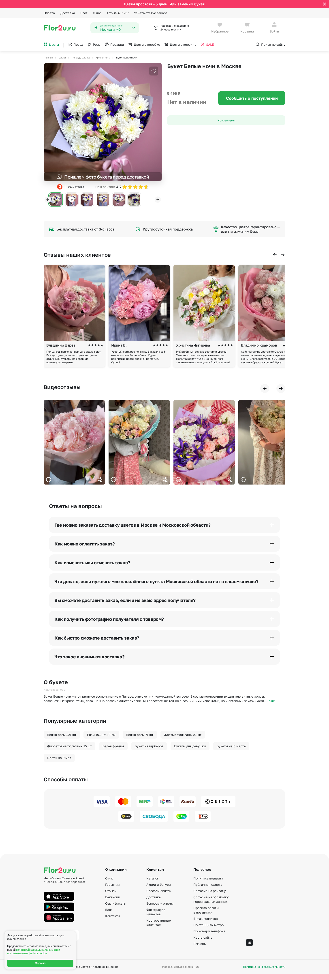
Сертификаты (115, 903)
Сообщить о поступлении (252, 98)
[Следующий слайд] (158, 199)
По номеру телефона (209, 931)
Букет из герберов (149, 746)
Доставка (67, 13)
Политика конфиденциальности (264, 966)
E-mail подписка (205, 918)
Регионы (199, 944)
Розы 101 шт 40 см (101, 735)
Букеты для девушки (190, 746)
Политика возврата (208, 878)
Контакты (112, 916)
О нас (97, 13)
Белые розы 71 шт (139, 735)
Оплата (49, 13)
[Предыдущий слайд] (48, 199)
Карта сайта (202, 937)
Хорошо (40, 963)
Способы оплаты (158, 891)
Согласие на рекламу (209, 891)
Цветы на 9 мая (59, 758)
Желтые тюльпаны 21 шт (182, 735)
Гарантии (112, 884)
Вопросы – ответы (159, 903)
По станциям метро (208, 925)
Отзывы (118, 13)
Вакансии (112, 897)
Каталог (152, 878)
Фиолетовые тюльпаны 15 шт (69, 746)
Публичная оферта (207, 884)
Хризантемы (226, 120)
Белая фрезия (113, 746)
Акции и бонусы (158, 884)
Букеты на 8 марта (231, 746)
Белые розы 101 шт (61, 735)
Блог (84, 13)
